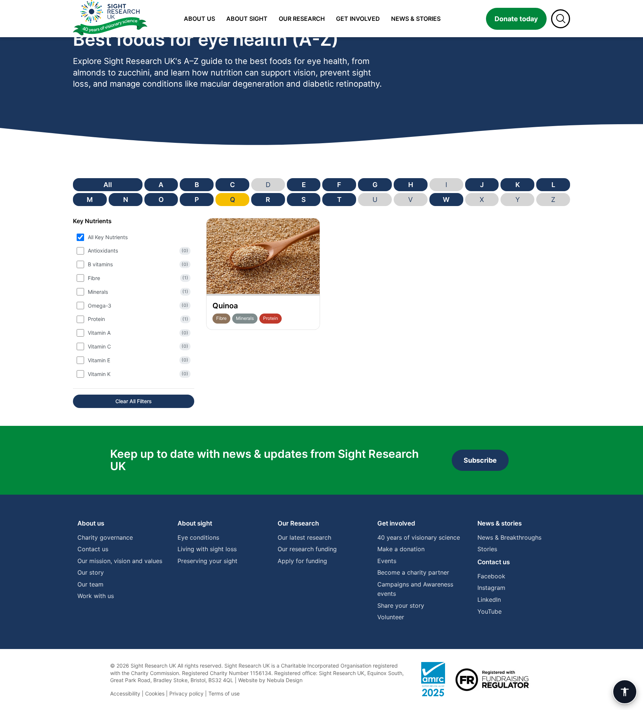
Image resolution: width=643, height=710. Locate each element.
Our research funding (307, 549)
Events (386, 561)
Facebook (491, 576)
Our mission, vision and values (119, 561)
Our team (90, 584)
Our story (90, 572)
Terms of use (224, 693)
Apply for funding (302, 561)
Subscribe (480, 460)
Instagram (491, 587)
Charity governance (105, 537)
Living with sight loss (207, 549)
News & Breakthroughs (509, 537)
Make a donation (401, 549)
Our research (302, 18)
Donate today (516, 19)
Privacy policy (186, 693)
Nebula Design (285, 680)
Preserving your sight (207, 561)
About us (199, 18)
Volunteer (390, 617)
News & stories (416, 18)
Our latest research (304, 537)
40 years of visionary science (418, 537)
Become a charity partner (413, 572)
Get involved (358, 18)
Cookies (154, 693)
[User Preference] (624, 692)
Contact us (92, 549)
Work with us (95, 596)
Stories (487, 549)
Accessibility (125, 693)
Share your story (400, 605)
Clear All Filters (133, 401)
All (107, 185)
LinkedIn (489, 599)
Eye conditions (198, 537)
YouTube (489, 611)
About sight (247, 18)
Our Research (298, 523)
